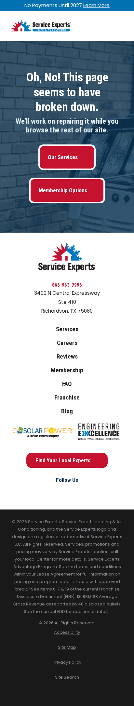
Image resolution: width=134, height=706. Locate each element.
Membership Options (63, 190)
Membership (67, 370)
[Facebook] (52, 491)
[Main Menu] (117, 25)
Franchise (67, 397)
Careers (67, 342)
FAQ (67, 383)
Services (67, 329)
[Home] (41, 26)
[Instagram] (66, 491)
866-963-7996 (67, 285)
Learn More (96, 5)
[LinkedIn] (81, 491)
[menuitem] (67, 632)
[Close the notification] (122, 5)
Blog (67, 411)
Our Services (63, 157)
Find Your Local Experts (62, 460)
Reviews (67, 356)
